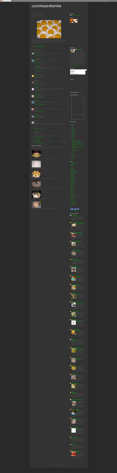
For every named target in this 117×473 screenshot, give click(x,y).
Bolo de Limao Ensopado (80, 401)
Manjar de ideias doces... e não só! (77, 222)
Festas (72, 183)
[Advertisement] (75, 29)
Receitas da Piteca (74, 266)
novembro (74, 131)
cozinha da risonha (74, 275)
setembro (73, 134)
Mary (35, 120)
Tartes (72, 201)
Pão (71, 191)
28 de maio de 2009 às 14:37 (39, 136)
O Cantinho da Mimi (74, 427)
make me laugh (73, 210)
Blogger (64, 465)
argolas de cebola (74, 393)
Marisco (72, 186)
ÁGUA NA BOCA (74, 301)
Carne (72, 175)
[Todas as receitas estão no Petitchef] (73, 22)
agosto (73, 135)
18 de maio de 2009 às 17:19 (39, 62)
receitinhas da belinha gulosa (76, 232)
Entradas (72, 181)
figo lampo (73, 339)
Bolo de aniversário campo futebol (77, 144)
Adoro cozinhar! (79, 49)
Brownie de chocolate (79, 233)
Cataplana (72, 176)
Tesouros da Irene (74, 374)
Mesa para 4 (73, 365)
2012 (72, 124)
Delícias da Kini (74, 444)
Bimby (38, 46)
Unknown (36, 74)
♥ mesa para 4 (36, 94)
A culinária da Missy (74, 311)
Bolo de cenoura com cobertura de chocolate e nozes (80, 303)
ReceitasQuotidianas (75, 437)
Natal (72, 190)
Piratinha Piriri (73, 319)
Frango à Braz (78, 366)
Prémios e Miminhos (74, 195)
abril (73, 152)
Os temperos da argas (75, 347)
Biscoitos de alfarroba (79, 267)
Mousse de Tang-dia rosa (76, 141)
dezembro (74, 130)
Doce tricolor (74, 150)
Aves (72, 168)
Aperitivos (72, 164)
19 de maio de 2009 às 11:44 (39, 111)
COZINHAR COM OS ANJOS (76, 241)
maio (73, 140)
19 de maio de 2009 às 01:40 (39, 91)
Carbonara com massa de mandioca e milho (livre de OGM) (80, 349)
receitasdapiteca (37, 66)
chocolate (72, 178)
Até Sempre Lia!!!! (79, 384)
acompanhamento (74, 163)
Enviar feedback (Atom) (40, 142)
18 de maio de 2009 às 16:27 (39, 55)
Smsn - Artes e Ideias (75, 284)
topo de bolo (73, 204)
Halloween (73, 185)
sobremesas (73, 200)
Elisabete (36, 100)
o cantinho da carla (74, 357)
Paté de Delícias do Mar (79, 419)
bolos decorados (74, 171)
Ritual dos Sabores (74, 383)
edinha (35, 80)
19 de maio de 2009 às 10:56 (39, 104)
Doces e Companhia (74, 409)
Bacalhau (72, 169)
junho (73, 138)
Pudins (72, 196)
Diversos (72, 179)
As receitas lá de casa (75, 329)
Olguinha (35, 114)
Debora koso (36, 87)
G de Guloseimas (74, 418)
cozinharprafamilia (46, 6)
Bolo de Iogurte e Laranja (80, 410)
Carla (35, 107)
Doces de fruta (73, 180)
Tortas (72, 205)
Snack (72, 199)
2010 (72, 127)
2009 (72, 128)
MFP (72, 189)
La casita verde (74, 259)
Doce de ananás (78, 251)
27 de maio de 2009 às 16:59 (39, 128)
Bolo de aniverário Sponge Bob (77, 142)
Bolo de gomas (74, 145)
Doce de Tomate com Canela (75, 216)
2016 (72, 123)
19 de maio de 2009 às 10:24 (39, 97)
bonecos (72, 174)
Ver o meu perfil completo (74, 65)
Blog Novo (73, 438)
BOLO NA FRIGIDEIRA (79, 294)
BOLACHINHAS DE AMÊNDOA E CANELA (77, 260)
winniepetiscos (74, 392)
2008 (72, 158)
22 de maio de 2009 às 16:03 (39, 117)
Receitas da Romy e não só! (76, 250)
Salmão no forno (78, 285)
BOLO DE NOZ (78, 242)
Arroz (72, 165)
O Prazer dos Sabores (75, 293)
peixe (72, 194)
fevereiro (73, 155)
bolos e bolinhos (41, 46)
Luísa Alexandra (74, 215)
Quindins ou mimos (75, 149)
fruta (71, 184)
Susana (35, 51)
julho (73, 137)
